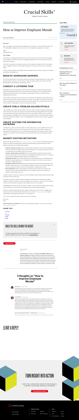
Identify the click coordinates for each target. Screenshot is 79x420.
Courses (16, 1)
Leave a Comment (9, 243)
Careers (62, 413)
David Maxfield (23, 249)
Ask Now (66, 49)
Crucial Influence (9, 22)
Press (53, 413)
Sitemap (62, 416)
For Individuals (61, 1)
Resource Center (40, 1)
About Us (47, 1)
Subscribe (66, 62)
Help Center (33, 413)
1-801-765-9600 (15, 412)
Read (61, 78)
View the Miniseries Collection (39, 391)
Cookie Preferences (44, 413)
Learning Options (32, 1)
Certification (54, 1)
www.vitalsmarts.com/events (9, 205)
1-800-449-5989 (15, 414)
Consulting (33, 411)
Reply (26, 286)
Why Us (62, 411)
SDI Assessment (23, 1)
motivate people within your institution (28, 141)
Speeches (42, 411)
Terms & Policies (55, 416)
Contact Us (74, 1)
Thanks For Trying (41, 191)
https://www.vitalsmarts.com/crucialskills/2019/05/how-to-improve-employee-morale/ (34, 314)
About (53, 409)
